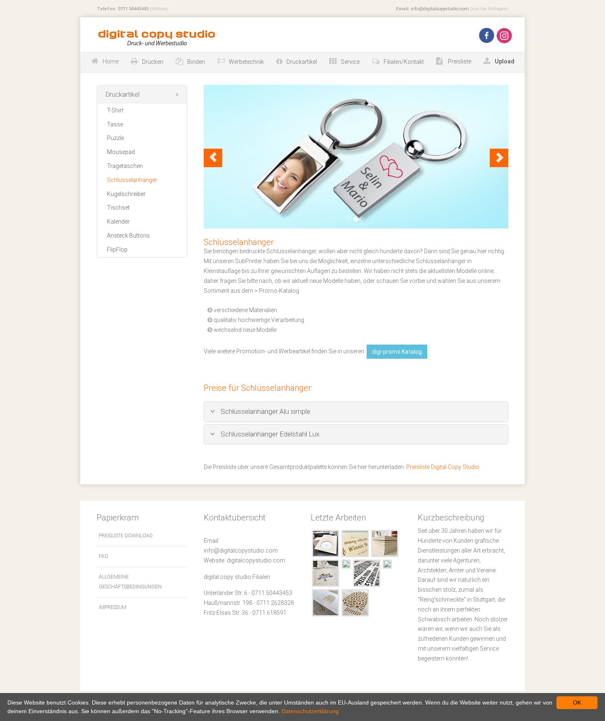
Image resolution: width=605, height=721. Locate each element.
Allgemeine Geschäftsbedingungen (130, 582)
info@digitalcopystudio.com (440, 9)
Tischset (118, 207)
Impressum (112, 607)
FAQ (103, 556)
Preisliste (459, 61)
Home (110, 61)
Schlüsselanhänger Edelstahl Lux (269, 434)
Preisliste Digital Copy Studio (442, 467)
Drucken (152, 61)
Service (350, 61)
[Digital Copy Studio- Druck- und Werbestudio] (155, 37)
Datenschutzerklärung (310, 711)
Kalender (118, 221)
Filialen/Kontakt (404, 61)
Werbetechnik (246, 61)
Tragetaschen (125, 166)
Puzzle (115, 138)
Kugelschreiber (126, 194)
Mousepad (121, 152)
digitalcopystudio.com (256, 560)
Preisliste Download (126, 536)
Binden (196, 61)
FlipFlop (117, 249)
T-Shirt (115, 110)
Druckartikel (301, 61)
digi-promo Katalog (397, 351)
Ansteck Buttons (128, 235)
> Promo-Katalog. (277, 290)
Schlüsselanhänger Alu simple (264, 411)
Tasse (115, 124)
